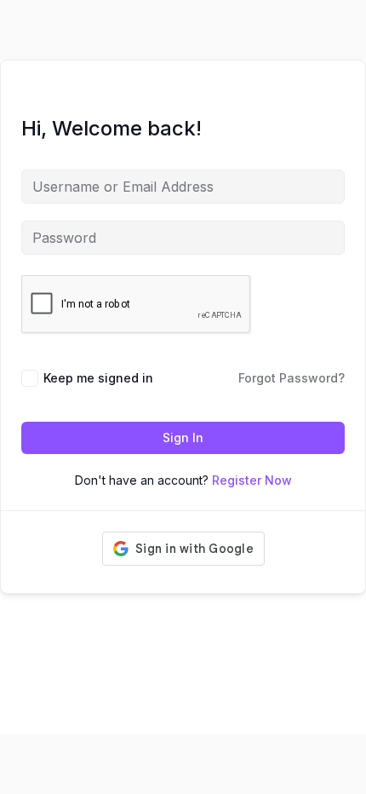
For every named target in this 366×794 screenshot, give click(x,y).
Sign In (183, 437)
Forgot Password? (291, 378)
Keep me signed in (98, 378)
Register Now (252, 480)
